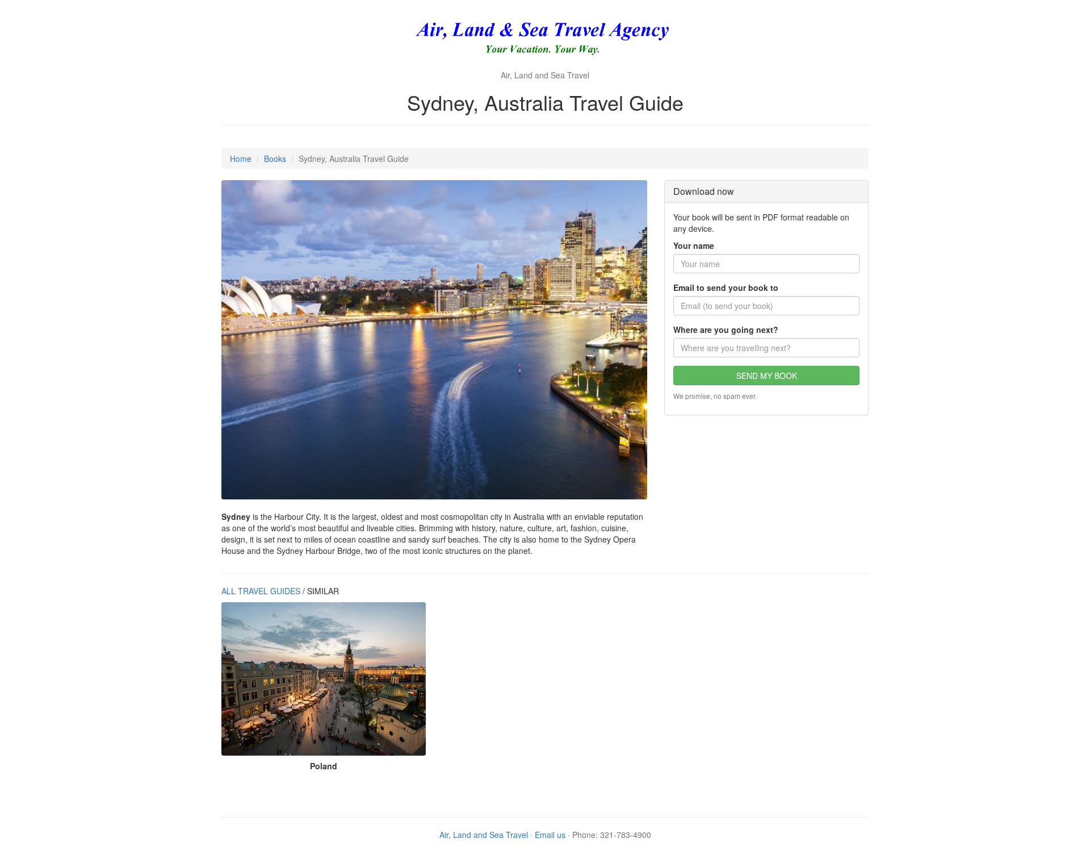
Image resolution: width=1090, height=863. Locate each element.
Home (240, 158)
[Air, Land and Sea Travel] (545, 39)
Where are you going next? (725, 329)
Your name (693, 245)
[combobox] (766, 347)
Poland (323, 766)
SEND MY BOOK (766, 375)
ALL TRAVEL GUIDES (260, 591)
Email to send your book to (725, 287)
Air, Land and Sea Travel (483, 834)
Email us (550, 834)
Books (275, 158)
